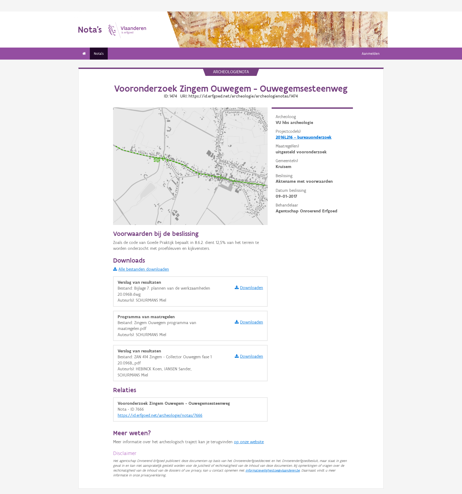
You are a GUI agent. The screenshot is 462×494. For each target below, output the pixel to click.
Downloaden (251, 287)
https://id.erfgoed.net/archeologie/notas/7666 (160, 415)
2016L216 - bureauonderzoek (304, 137)
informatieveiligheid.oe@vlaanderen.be (272, 470)
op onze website (249, 441)
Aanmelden (371, 53)
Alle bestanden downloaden (143, 269)
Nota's (99, 53)
